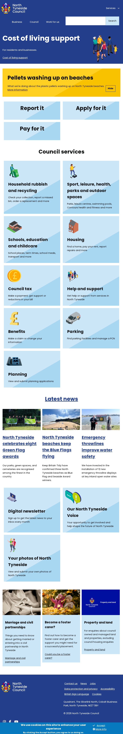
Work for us (52, 22)
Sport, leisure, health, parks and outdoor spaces (89, 190)
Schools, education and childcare (28, 243)
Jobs (93, 683)
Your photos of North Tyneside (29, 561)
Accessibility (108, 688)
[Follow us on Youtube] (16, 722)
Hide (110, 88)
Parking (75, 331)
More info (101, 729)
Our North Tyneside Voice (87, 512)
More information (18, 89)
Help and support (85, 289)
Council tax (20, 289)
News (84, 683)
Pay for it (32, 128)
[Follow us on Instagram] (4, 722)
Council (34, 22)
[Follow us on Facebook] (10, 722)
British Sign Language (76, 694)
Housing (75, 239)
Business (17, 22)
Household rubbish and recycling (27, 187)
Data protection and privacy (81, 688)
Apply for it (91, 108)
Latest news (61, 399)
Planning (17, 374)
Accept (101, 725)
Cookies (96, 694)
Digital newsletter (26, 511)
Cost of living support (15, 57)
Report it (32, 108)
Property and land (94, 649)
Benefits (16, 331)
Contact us (71, 683)
